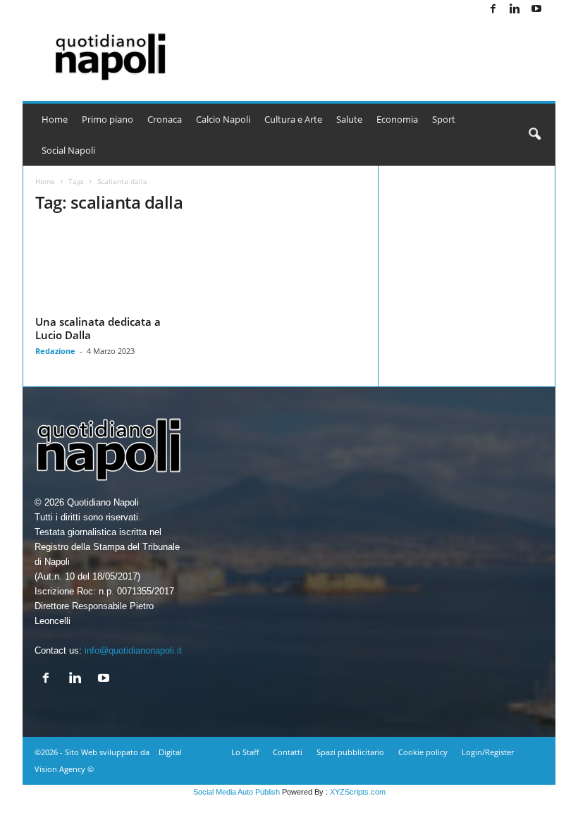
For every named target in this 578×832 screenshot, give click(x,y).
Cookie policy (423, 752)
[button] (534, 134)
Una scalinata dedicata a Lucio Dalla (98, 328)
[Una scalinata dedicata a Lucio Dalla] (112, 269)
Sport (443, 119)
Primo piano (107, 119)
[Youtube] (536, 9)
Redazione (55, 350)
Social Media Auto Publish (236, 792)
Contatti (287, 752)
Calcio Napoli (223, 119)
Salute (349, 119)
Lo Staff (245, 752)
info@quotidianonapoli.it (133, 650)
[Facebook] (492, 9)
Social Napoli (68, 150)
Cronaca (164, 119)
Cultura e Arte (293, 119)
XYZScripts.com (358, 792)
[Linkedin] (514, 9)
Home (55, 119)
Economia (397, 119)
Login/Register (488, 752)
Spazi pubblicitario (350, 752)
